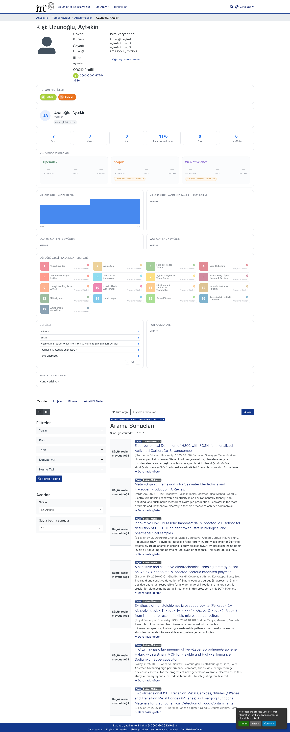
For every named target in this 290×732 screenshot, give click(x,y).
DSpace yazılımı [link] (123, 725)
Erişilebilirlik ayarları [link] (116, 729)
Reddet (255, 723)
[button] (45, 7)
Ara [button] (249, 412)
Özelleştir (269, 723)
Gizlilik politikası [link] (139, 729)
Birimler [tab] (73, 401)
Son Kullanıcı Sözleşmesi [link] (164, 729)
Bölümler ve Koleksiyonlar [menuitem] (74, 6)
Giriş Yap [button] (246, 6)
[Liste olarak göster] (39, 412)
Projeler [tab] (58, 401)
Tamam (244, 723)
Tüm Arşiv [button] (100, 6)
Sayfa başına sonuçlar (54, 520)
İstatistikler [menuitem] (120, 6)
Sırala (43, 502)
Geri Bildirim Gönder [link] (191, 729)
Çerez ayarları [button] (95, 729)
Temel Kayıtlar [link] (61, 17)
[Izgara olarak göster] (46, 412)
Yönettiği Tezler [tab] (94, 401)
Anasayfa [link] (42, 17)
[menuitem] (101, 6)
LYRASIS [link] (171, 725)
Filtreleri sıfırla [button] (50, 478)
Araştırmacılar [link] (83, 17)
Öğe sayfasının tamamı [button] (126, 59)
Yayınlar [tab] (42, 401)
